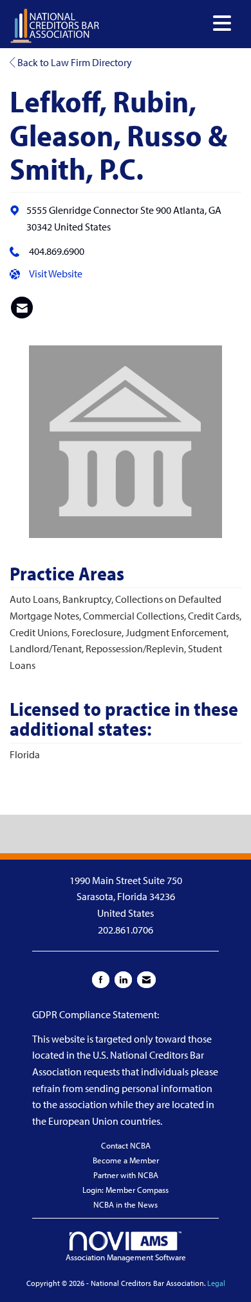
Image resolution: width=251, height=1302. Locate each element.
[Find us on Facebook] (100, 979)
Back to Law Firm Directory (73, 62)
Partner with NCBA (125, 1175)
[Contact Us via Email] (146, 979)
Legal (216, 1283)
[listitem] (22, 307)
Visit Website (55, 273)
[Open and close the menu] (169, 23)
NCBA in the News (125, 1204)
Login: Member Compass (125, 1190)
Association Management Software (126, 1257)
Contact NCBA (126, 1145)
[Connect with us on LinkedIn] (123, 979)
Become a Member (126, 1160)
